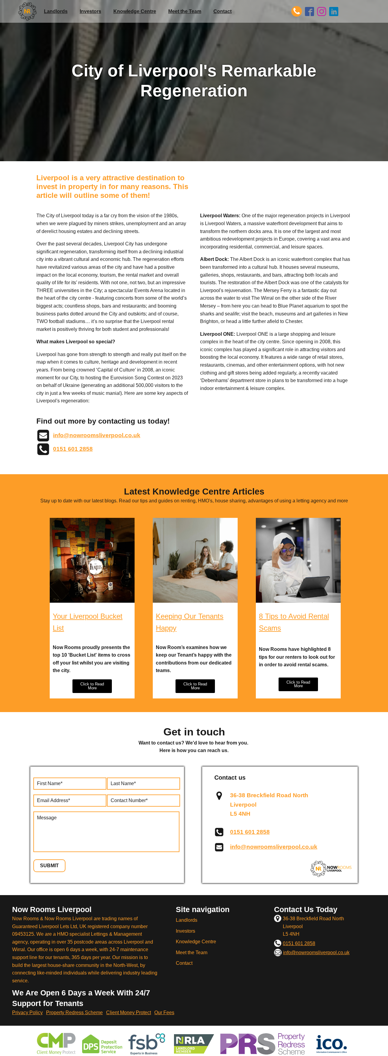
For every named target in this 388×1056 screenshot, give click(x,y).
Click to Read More (92, 686)
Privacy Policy (27, 1012)
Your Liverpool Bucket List (87, 622)
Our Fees (164, 1012)
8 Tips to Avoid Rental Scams (294, 622)
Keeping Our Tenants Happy (189, 622)
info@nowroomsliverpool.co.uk (96, 435)
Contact (222, 11)
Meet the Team (184, 11)
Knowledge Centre (134, 11)
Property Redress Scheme (74, 1012)
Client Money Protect (128, 1012)
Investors (90, 11)
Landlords (56, 11)
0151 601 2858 (73, 449)
